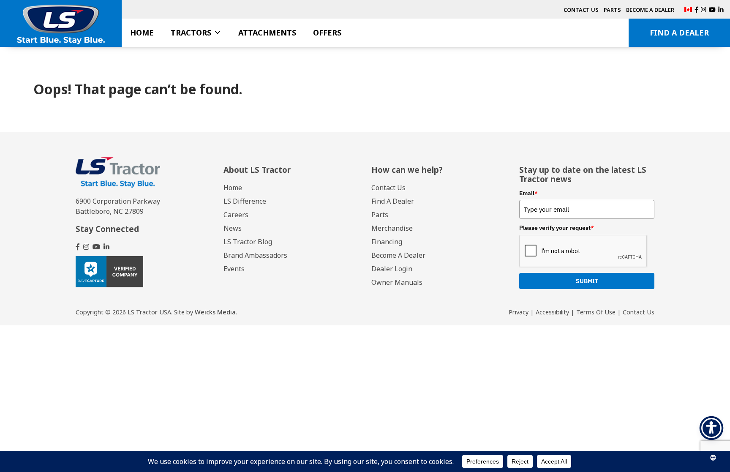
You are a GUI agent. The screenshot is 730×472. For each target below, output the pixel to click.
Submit (587, 281)
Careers (235, 214)
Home (142, 32)
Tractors (191, 32)
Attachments (267, 32)
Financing (386, 241)
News (232, 228)
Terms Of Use (596, 312)
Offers (327, 32)
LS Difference (244, 201)
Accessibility (552, 312)
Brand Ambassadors (255, 255)
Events (234, 268)
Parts (612, 10)
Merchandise (392, 228)
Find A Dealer (679, 32)
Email (528, 193)
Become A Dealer (650, 10)
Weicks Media (215, 312)
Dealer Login (391, 268)
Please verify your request (556, 228)
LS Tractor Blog (247, 241)
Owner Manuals (396, 282)
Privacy (518, 312)
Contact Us (581, 10)
